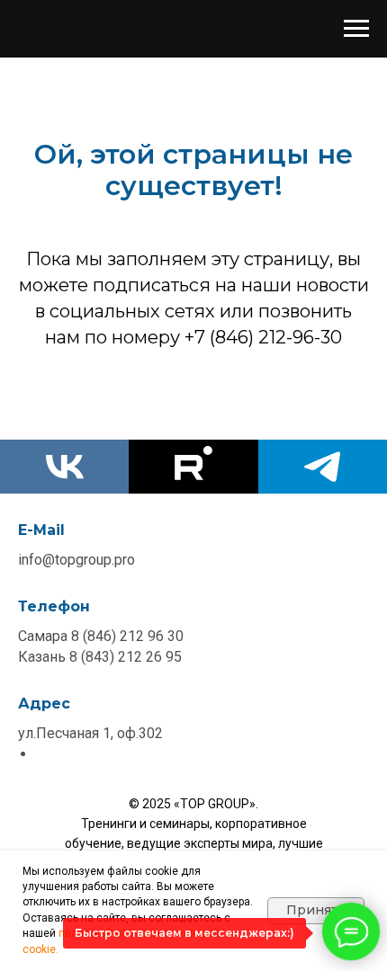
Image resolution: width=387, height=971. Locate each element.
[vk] (64, 467)
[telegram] (322, 467)
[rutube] (193, 467)
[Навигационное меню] (356, 29)
